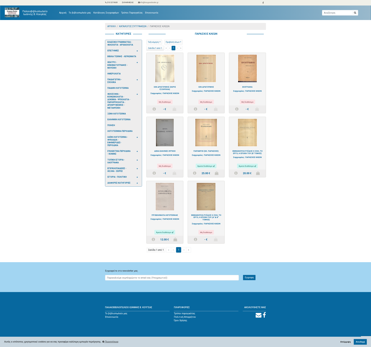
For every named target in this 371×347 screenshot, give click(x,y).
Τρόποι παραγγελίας (184, 313)
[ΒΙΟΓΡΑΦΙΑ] (247, 68)
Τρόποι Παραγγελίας (132, 12)
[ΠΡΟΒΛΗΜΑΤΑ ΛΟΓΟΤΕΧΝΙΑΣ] (165, 196)
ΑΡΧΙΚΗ (111, 26)
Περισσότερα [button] (111, 341)
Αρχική (63, 12)
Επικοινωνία (151, 12)
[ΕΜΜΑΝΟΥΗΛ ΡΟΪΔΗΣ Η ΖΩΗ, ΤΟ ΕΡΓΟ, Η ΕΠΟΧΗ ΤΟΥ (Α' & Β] (206, 196)
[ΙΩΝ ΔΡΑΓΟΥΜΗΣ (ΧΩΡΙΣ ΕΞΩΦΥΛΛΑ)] (165, 68)
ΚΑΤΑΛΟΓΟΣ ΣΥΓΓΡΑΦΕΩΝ (132, 26)
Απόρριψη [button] (345, 342)
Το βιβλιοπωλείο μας (80, 12)
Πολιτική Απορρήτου (185, 317)
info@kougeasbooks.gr (149, 2)
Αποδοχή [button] (360, 342)
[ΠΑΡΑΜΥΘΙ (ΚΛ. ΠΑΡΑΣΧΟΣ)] (206, 132)
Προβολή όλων (173, 42)
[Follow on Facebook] (264, 315)
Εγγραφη (249, 277)
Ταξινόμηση (153, 42)
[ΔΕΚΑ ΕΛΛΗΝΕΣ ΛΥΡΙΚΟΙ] (164, 132)
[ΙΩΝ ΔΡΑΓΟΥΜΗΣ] (206, 68)
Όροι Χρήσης (180, 320)
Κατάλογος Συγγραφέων (106, 12)
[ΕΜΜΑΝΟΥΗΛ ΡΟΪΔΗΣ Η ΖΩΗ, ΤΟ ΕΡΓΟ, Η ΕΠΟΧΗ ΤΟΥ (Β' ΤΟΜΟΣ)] (247, 132)
